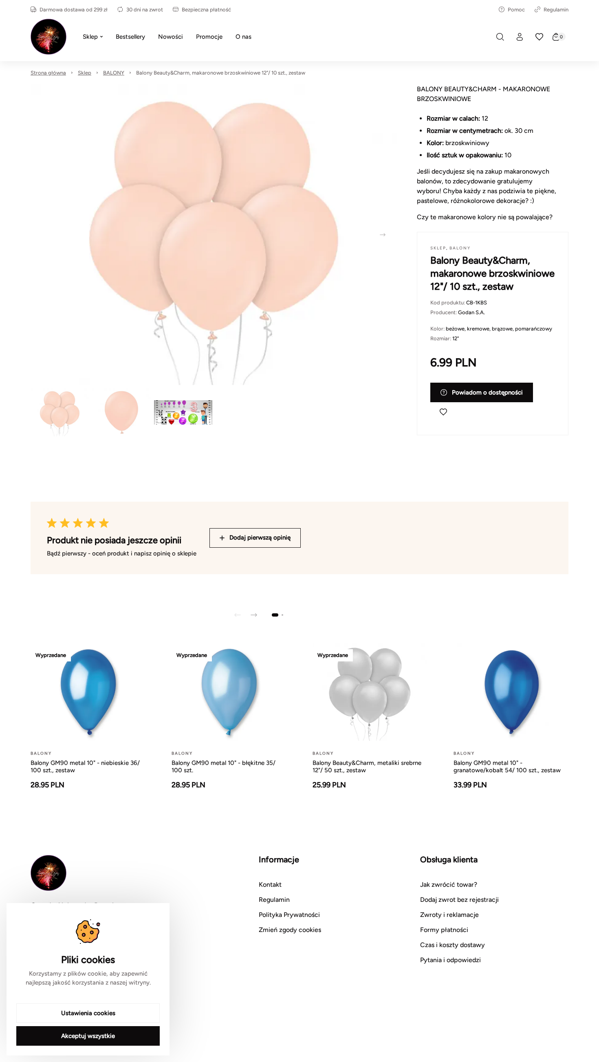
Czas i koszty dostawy (452, 945)
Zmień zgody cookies (290, 930)
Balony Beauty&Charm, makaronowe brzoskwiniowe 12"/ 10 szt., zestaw (220, 73)
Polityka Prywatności (289, 915)
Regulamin (556, 10)
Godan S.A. (471, 312)
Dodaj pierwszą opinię (260, 537)
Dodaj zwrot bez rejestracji (459, 899)
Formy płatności (444, 930)
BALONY (113, 73)
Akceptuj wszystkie (88, 1036)
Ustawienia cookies (88, 1013)
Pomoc (516, 10)
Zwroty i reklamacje (449, 915)
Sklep (84, 73)
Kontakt (270, 884)
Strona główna (48, 73)
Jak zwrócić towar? (448, 884)
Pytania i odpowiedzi (450, 960)
